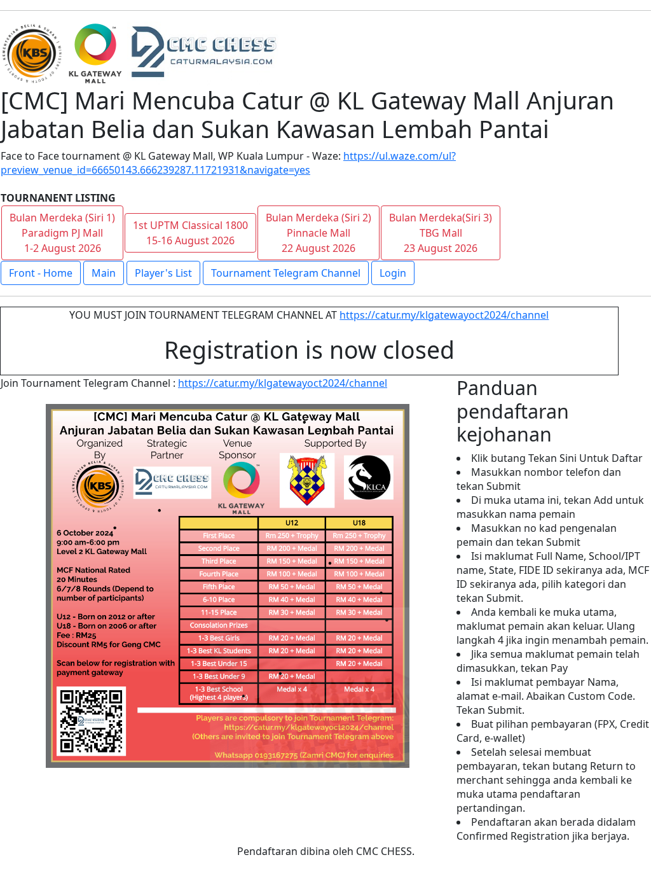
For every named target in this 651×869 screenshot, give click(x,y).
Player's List (163, 273)
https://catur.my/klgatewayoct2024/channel (444, 315)
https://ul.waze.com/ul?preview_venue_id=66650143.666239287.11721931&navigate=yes (228, 163)
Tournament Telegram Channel (285, 273)
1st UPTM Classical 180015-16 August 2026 (190, 232)
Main (104, 273)
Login (393, 273)
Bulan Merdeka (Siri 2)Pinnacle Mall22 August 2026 (318, 233)
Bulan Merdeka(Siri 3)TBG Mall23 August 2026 (440, 233)
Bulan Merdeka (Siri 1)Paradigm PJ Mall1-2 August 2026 (62, 233)
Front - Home (40, 273)
